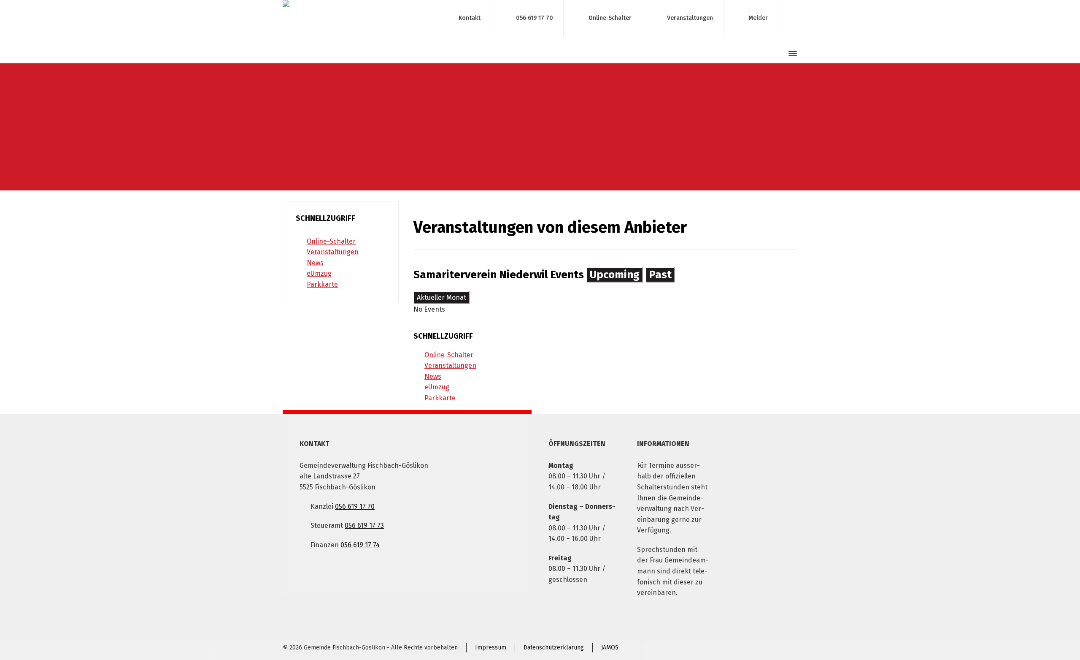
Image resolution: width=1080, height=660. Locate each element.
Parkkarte (440, 398)
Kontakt (470, 17)
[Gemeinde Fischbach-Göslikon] (353, 18)
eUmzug (436, 387)
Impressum (490, 647)
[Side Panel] (791, 53)
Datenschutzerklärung (554, 647)
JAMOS (609, 647)
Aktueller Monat (441, 297)
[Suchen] (777, 54)
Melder (758, 17)
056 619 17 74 (360, 545)
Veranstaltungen (690, 17)
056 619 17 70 (534, 17)
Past (660, 274)
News (432, 376)
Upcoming (615, 274)
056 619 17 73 (364, 525)
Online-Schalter (610, 17)
